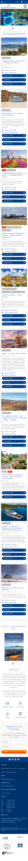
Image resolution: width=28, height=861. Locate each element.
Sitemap (3, 829)
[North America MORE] (14, 658)
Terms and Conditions (10, 829)
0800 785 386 (5, 786)
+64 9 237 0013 (5, 793)
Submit (5, 751)
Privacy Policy (17, 829)
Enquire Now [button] (8, 84)
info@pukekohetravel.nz (7, 779)
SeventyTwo (3, 830)
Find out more (8, 75)
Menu (5, 2)
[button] (21, 1)
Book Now (7, 79)
